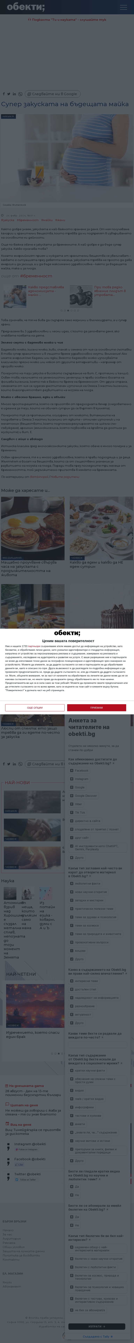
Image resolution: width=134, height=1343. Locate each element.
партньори (34, 646)
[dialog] (67, 671)
